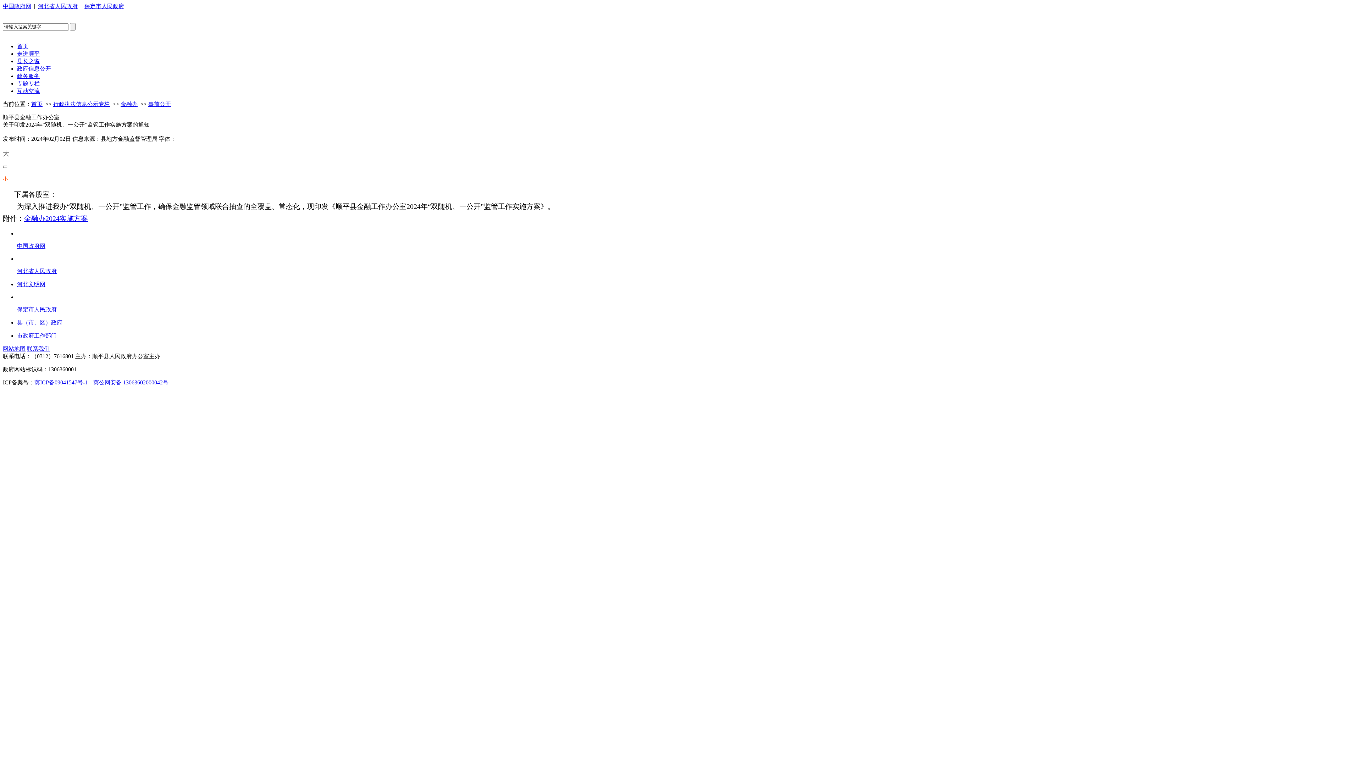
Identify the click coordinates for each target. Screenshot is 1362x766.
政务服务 (28, 76)
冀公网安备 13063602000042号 (130, 382)
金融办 (129, 104)
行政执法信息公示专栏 (81, 104)
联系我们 (38, 349)
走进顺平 (28, 54)
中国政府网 (17, 6)
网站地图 (14, 349)
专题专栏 (28, 84)
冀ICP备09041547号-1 (61, 382)
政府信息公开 (34, 69)
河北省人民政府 (58, 6)
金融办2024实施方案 (56, 218)
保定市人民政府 (104, 6)
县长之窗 (28, 61)
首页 (22, 46)
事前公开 (159, 104)
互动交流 (28, 91)
